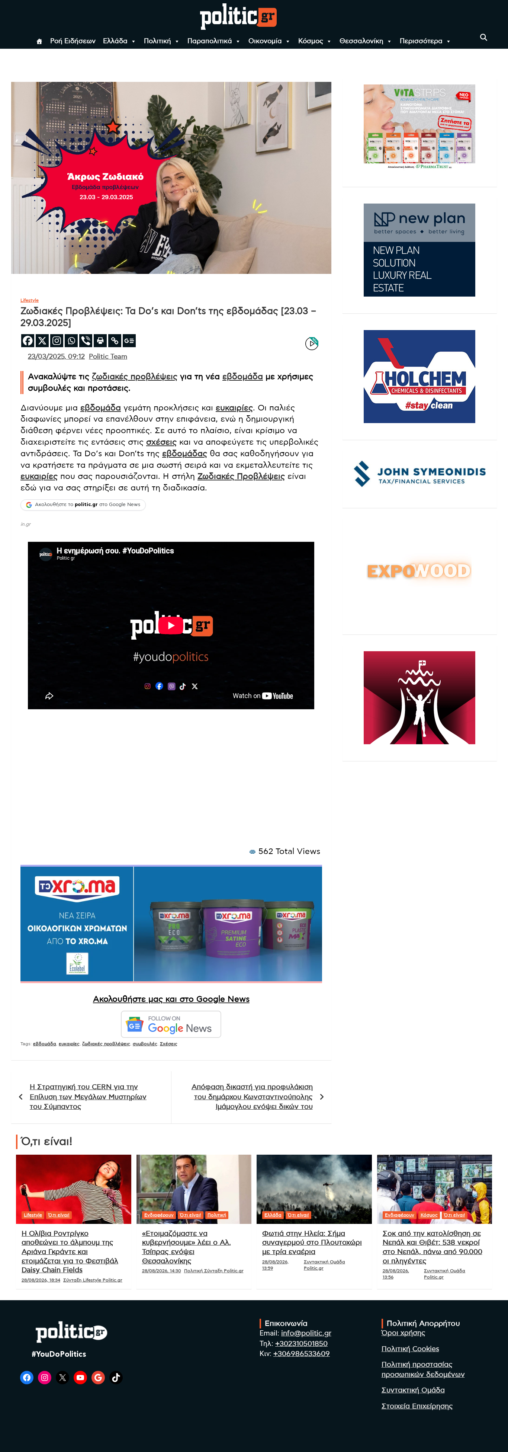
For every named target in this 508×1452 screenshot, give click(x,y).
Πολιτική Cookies (410, 1349)
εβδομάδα (242, 376)
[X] (42, 340)
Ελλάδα (115, 41)
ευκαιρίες (234, 408)
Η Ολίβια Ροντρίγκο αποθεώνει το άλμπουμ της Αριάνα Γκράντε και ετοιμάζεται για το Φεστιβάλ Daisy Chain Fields (70, 1252)
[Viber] (85, 340)
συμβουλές (145, 1044)
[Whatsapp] (71, 340)
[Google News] (129, 340)
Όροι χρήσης (403, 1333)
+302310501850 (301, 1343)
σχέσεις (161, 442)
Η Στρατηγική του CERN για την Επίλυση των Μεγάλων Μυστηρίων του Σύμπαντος (88, 1097)
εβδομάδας (184, 454)
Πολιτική (157, 41)
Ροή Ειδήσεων (73, 41)
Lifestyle (29, 300)
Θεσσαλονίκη (361, 41)
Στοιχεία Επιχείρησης (417, 1406)
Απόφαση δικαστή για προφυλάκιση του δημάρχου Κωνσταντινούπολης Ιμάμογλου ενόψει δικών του (252, 1097)
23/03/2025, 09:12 (56, 357)
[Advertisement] (171, 786)
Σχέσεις (168, 1044)
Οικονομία (265, 41)
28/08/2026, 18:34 (41, 1280)
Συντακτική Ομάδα (413, 1390)
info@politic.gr (306, 1333)
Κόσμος (310, 41)
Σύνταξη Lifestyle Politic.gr (92, 1280)
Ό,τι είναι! (59, 1215)
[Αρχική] (39, 41)
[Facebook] (27, 340)
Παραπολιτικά (209, 41)
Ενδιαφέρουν (159, 1215)
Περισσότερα (421, 41)
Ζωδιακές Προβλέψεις (241, 476)
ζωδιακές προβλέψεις (134, 376)
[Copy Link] (114, 340)
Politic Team (108, 357)
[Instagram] (56, 340)
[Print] (100, 340)
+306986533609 (301, 1353)
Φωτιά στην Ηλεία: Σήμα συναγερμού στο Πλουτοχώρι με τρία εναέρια (312, 1243)
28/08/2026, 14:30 (161, 1271)
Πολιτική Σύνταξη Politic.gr (214, 1271)
